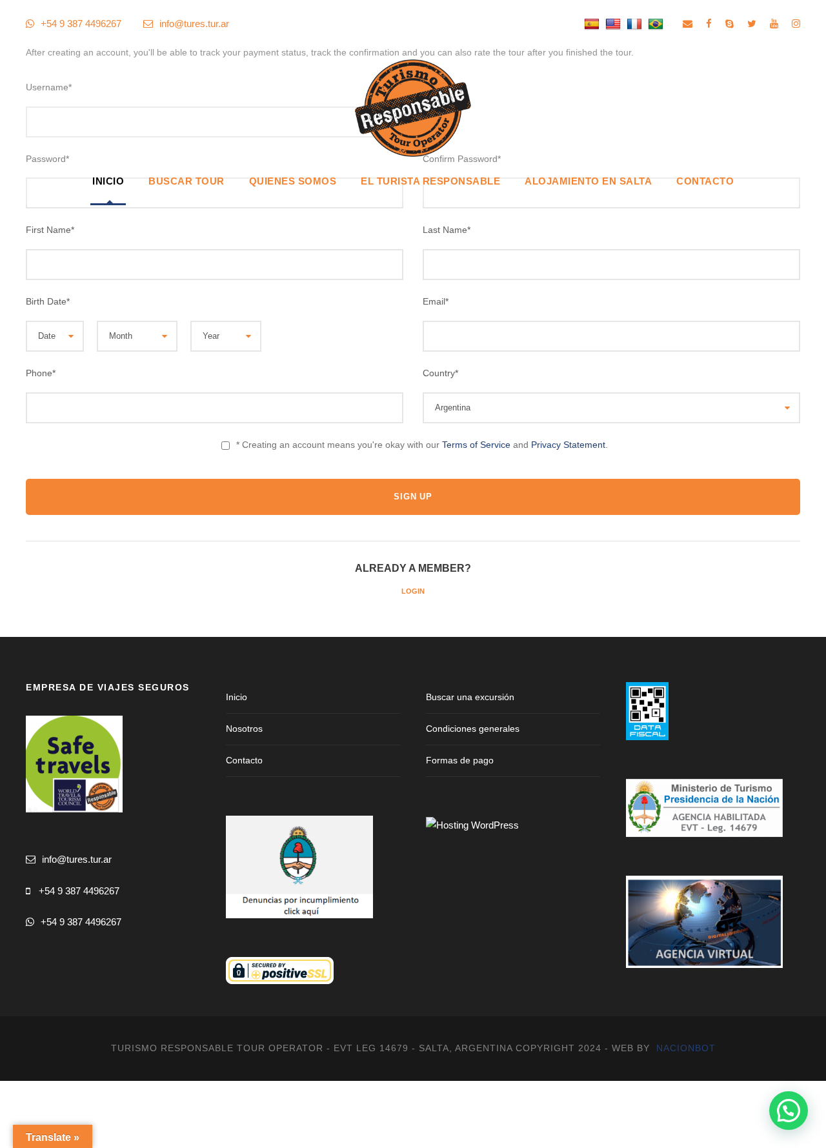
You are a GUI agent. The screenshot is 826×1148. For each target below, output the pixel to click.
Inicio (108, 181)
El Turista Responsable (430, 181)
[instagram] (796, 23)
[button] (788, 1110)
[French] (636, 23)
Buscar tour (186, 181)
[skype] (729, 23)
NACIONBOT (686, 1048)
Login (413, 591)
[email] (687, 23)
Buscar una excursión (470, 697)
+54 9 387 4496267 (79, 890)
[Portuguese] (657, 23)
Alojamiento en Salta (588, 181)
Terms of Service (476, 444)
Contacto (705, 181)
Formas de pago (460, 760)
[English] (614, 23)
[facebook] (709, 23)
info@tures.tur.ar (194, 23)
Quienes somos (293, 181)
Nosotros (244, 728)
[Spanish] (593, 23)
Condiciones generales (472, 728)
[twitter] (751, 23)
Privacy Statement (568, 444)
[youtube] (774, 23)
